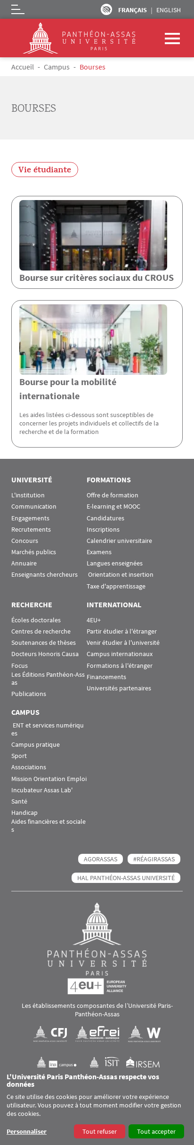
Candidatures (105, 518)
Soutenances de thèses (43, 643)
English (168, 10)
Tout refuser (99, 1131)
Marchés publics (33, 552)
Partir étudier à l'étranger (122, 631)
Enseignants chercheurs (44, 575)
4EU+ (94, 620)
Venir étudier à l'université (123, 643)
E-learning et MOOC (113, 507)
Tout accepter (156, 1131)
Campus (57, 66)
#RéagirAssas (154, 859)
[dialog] (97, 1106)
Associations (28, 767)
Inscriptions (103, 530)
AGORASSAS (100, 859)
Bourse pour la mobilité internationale (67, 389)
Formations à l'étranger (120, 666)
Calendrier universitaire (119, 541)
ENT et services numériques (47, 729)
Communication (34, 507)
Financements (106, 677)
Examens (99, 552)
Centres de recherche (41, 631)
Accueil (22, 66)
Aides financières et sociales (48, 826)
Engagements (30, 518)
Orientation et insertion (120, 575)
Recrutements (31, 530)
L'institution (28, 495)
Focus (19, 666)
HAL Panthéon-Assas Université (126, 877)
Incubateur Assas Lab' (42, 790)
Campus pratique (35, 745)
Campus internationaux (120, 654)
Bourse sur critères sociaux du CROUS (96, 277)
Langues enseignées (115, 563)
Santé (19, 801)
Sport (19, 756)
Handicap (24, 813)
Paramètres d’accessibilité (106, 9)
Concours (24, 541)
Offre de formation (112, 495)
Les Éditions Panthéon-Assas (48, 679)
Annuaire (24, 563)
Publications (28, 694)
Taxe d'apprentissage (116, 586)
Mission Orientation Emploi (49, 779)
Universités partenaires (119, 688)
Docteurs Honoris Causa (45, 654)
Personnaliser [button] (27, 1131)
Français (132, 10)
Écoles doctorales (36, 620)
